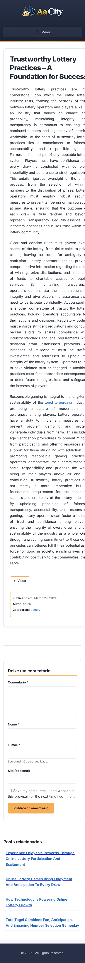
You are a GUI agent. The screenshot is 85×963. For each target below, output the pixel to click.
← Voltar (20, 581)
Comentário (18, 682)
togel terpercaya (58, 402)
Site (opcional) (19, 771)
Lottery (36, 609)
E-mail (14, 745)
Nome (14, 724)
